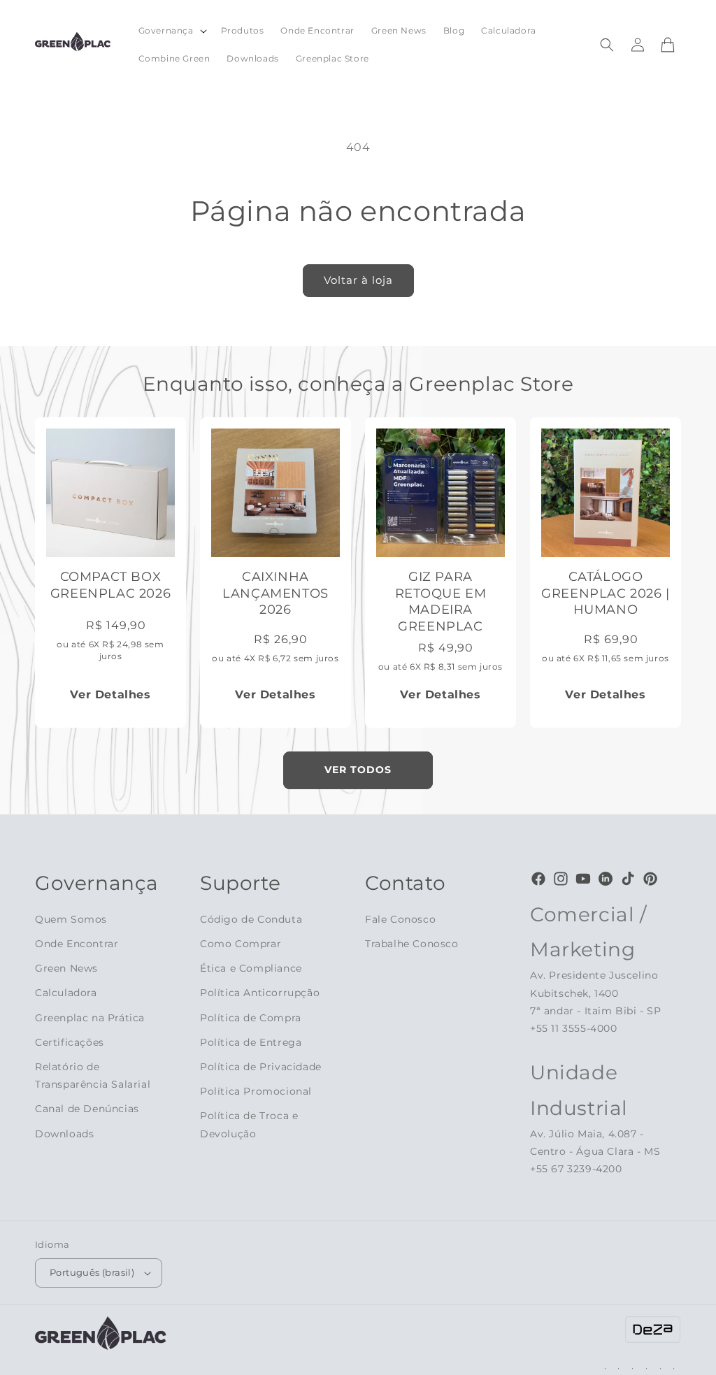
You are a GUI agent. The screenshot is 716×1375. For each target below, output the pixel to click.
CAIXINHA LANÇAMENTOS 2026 (275, 593)
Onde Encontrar (76, 943)
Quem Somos (71, 919)
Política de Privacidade (261, 1066)
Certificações (69, 1042)
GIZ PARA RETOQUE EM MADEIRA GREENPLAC (441, 601)
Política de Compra (250, 1018)
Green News (66, 968)
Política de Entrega (250, 1042)
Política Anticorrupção (260, 992)
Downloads (64, 1134)
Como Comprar (240, 943)
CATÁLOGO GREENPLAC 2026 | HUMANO (605, 593)
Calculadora (66, 992)
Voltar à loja (358, 280)
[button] (171, 31)
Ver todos (358, 769)
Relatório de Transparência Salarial (92, 1075)
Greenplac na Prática (90, 1018)
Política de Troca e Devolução (249, 1124)
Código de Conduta (251, 919)
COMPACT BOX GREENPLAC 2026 (110, 584)
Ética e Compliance (251, 968)
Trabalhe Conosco (412, 943)
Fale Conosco (400, 919)
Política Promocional (256, 1091)
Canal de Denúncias (87, 1108)
